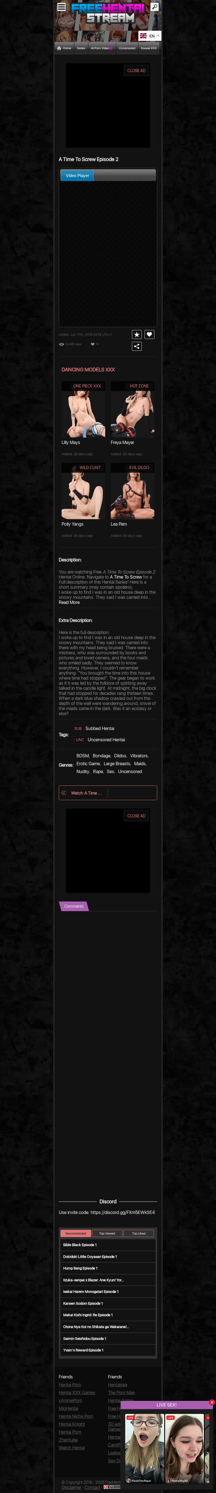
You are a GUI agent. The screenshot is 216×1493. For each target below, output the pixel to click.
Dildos (120, 755)
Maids (140, 763)
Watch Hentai (72, 1447)
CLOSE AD (136, 70)
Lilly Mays (71, 442)
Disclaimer (71, 1487)
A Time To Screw (126, 577)
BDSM (82, 755)
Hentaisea (117, 1384)
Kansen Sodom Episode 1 (83, 1303)
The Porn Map (121, 1392)
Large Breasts (117, 763)
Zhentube (68, 1440)
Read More (69, 602)
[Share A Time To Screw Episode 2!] (137, 346)
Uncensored (127, 48)
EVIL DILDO (139, 467)
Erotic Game (88, 763)
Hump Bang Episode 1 (80, 1268)
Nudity (82, 771)
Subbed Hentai (100, 728)
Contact (92, 1487)
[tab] (77, 176)
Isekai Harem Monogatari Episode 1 (91, 1291)
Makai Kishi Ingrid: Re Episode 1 (88, 1315)
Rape (98, 771)
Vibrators (139, 755)
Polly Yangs (73, 524)
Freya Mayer (122, 442)
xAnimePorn (70, 1400)
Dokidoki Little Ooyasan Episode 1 (90, 1257)
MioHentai (68, 1408)
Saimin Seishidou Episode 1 (84, 1338)
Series (81, 48)
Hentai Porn (70, 1384)
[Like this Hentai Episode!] (149, 334)
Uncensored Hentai (106, 739)
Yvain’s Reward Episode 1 (83, 1350)
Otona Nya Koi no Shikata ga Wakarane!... (96, 1327)
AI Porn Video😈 (102, 48)
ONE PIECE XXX (87, 386)
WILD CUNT (90, 467)
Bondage (101, 755)
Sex (110, 771)
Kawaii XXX (149, 48)
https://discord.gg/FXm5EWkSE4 (123, 1212)
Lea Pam (119, 524)
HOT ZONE (139, 386)
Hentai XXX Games (77, 1392)
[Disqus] (108, 981)
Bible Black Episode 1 (80, 1245)
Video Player (77, 175)
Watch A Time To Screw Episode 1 (86, 793)
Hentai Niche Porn (76, 1416)
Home (67, 48)
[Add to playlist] (137, 334)
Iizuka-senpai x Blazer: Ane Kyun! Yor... (93, 1280)
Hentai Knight (72, 1424)
